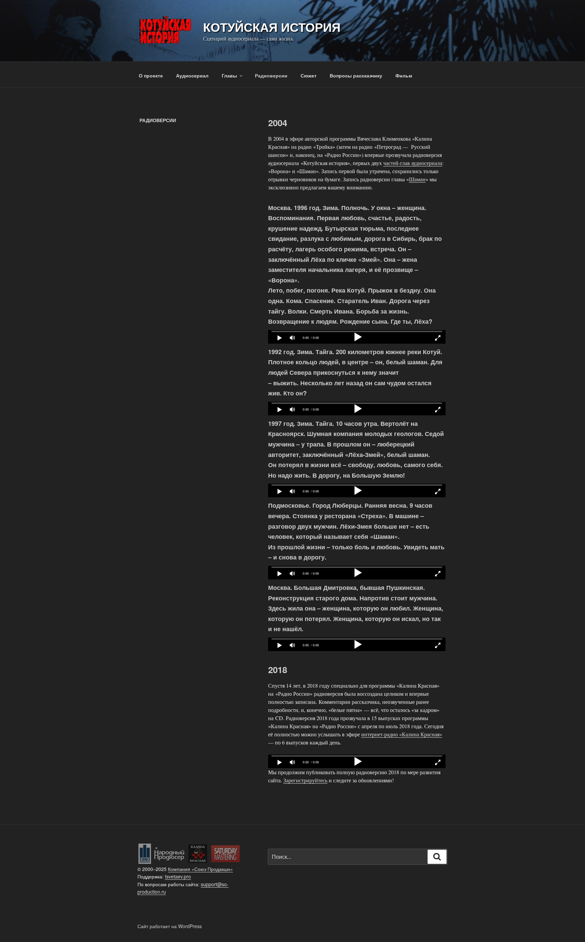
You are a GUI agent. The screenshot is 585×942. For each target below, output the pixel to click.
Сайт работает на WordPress (169, 926)
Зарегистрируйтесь (305, 780)
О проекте (151, 75)
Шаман (417, 179)
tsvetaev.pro (178, 876)
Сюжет (309, 75)
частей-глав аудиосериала (412, 162)
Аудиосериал (192, 75)
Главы (229, 75)
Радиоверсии (271, 75)
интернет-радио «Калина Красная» (401, 734)
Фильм (403, 75)
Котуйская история (272, 27)
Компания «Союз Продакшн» (200, 869)
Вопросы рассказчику (356, 75)
